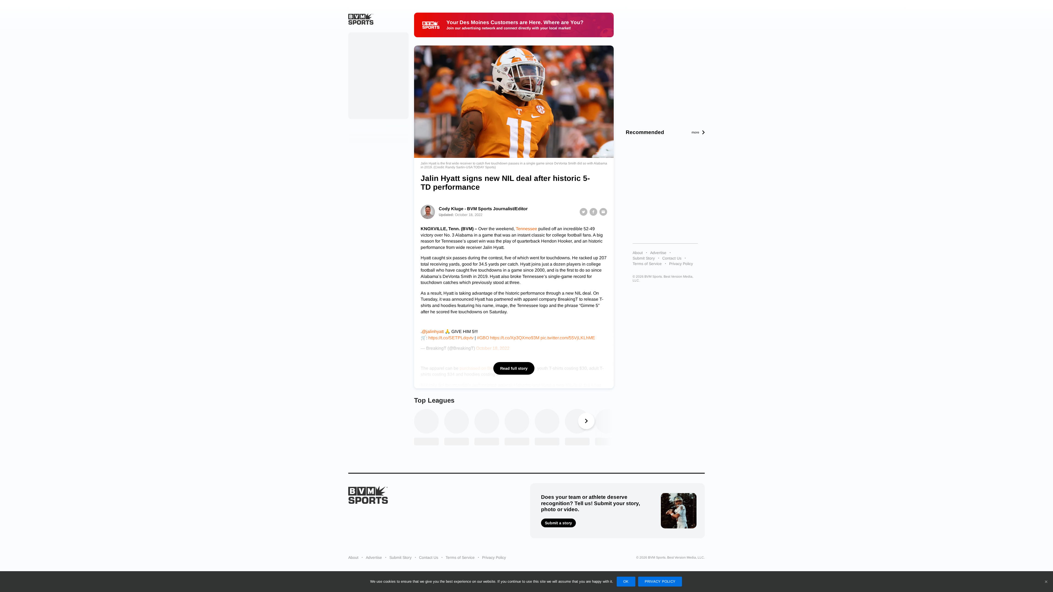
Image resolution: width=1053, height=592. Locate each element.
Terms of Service (647, 263)
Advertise (658, 253)
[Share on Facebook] (593, 212)
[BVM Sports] (368, 495)
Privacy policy (660, 581)
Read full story (514, 368)
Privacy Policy (681, 263)
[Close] (1046, 581)
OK (626, 581)
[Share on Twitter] (583, 212)
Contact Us (671, 258)
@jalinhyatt (433, 331)
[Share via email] (603, 212)
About (638, 253)
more (695, 132)
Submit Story (644, 258)
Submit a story (558, 523)
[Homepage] (360, 19)
